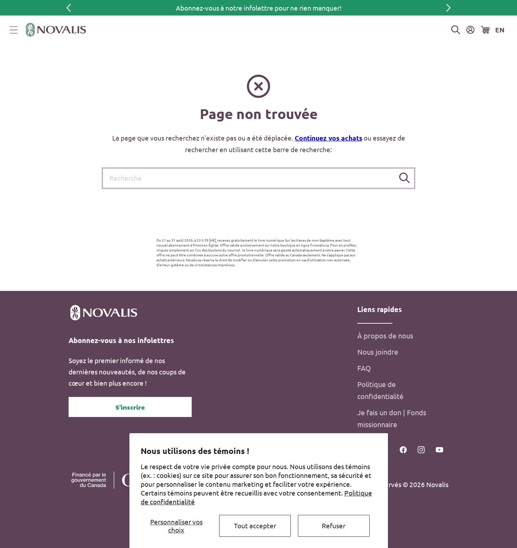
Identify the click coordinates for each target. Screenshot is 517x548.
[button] (13, 30)
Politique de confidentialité (380, 390)
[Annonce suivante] (448, 7)
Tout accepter (255, 525)
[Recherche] (404, 178)
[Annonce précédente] (68, 7)
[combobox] (258, 178)
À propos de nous (385, 335)
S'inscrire (130, 407)
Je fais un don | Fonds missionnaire (391, 418)
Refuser (333, 525)
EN (499, 29)
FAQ (364, 367)
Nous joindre (377, 351)
